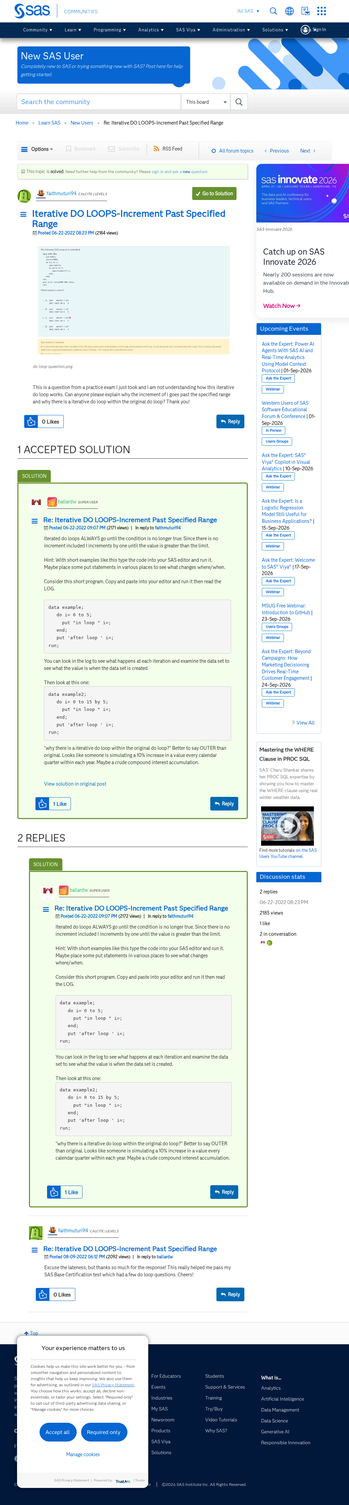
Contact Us (305, 11)
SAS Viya (186, 29)
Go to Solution (217, 193)
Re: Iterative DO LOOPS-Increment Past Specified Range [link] (163, 123)
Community (35, 29)
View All (306, 723)
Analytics (148, 29)
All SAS (245, 11)
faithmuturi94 (62, 193)
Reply (234, 421)
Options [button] (40, 149)
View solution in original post (75, 784)
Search (273, 11)
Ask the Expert (278, 378)
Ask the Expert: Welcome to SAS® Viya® (288, 563)
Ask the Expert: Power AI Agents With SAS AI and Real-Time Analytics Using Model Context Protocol (288, 357)
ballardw (67, 502)
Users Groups (277, 441)
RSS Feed (172, 149)
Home (22, 123)
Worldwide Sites (289, 11)
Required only (104, 1432)
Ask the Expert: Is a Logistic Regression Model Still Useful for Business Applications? (287, 511)
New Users (82, 123)
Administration (229, 29)
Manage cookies (83, 1454)
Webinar (273, 389)
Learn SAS (49, 123)
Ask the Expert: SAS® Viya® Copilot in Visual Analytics (286, 462)
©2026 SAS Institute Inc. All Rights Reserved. (204, 1484)
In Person (274, 430)
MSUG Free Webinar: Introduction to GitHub (286, 609)
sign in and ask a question (180, 171)
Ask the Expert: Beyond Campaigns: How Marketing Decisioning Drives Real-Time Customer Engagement (286, 664)
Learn (71, 29)
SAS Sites (321, 11)
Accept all (57, 1432)
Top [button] (34, 1333)
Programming (107, 29)
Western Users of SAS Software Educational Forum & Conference (285, 409)
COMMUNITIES (80, 12)
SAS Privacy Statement (113, 1384)
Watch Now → (282, 306)
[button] (25, 215)
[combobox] (132, 102)
